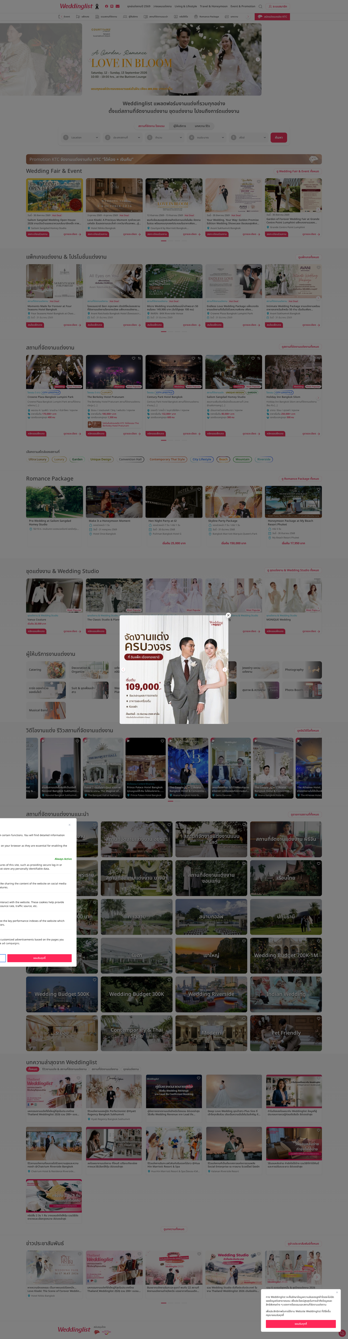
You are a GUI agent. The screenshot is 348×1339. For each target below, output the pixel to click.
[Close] (337, 1292)
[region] (301, 1310)
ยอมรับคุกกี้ (301, 1324)
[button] (123, 669)
